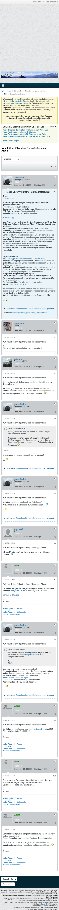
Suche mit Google (11, 141)
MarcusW (18, 529)
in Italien (8, 610)
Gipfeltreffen (18, 91)
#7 (55, 580)
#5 (55, 494)
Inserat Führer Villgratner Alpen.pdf (17, 678)
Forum (9, 91)
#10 (54, 776)
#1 (55, 192)
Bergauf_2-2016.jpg (11, 595)
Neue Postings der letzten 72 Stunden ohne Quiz (24, 134)
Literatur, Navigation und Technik (36, 91)
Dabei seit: (18, 185)
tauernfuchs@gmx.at (17, 284)
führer (23, 312)
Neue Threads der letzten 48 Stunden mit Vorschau (25, 130)
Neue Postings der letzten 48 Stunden (19, 132)
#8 (55, 640)
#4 (55, 419)
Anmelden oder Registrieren (44, 2)
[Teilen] (54, 185)
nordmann (19, 323)
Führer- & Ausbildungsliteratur (14, 94)
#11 (54, 830)
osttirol (33, 312)
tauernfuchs (20, 177)
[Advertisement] (29, 35)
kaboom (18, 359)
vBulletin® (44, 906)
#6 (55, 543)
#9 (55, 720)
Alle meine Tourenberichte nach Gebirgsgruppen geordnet (30, 308)
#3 (55, 374)
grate (28, 312)
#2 (55, 338)
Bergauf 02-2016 (18, 590)
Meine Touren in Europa (12, 608)
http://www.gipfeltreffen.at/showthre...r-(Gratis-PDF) (24, 258)
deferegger (16, 312)
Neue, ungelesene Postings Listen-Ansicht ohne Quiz (26, 136)
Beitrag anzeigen (25, 428)
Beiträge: (38, 185)
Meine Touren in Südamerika (14, 612)
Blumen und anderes (11, 614)
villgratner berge (41, 312)
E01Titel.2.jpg (8, 218)
